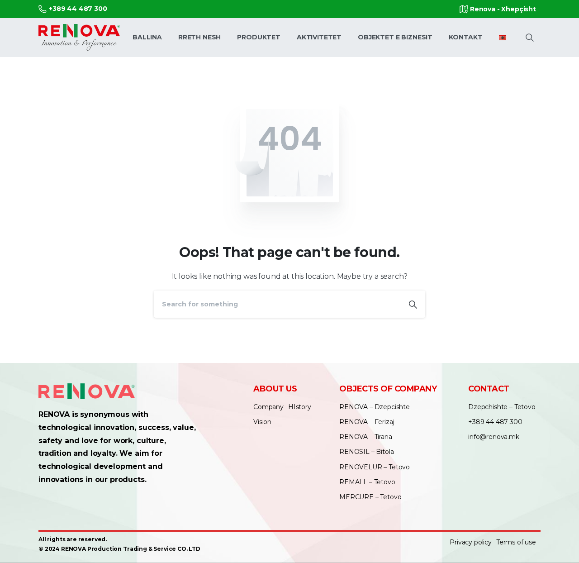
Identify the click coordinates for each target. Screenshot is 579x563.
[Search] (413, 304)
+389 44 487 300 (78, 9)
